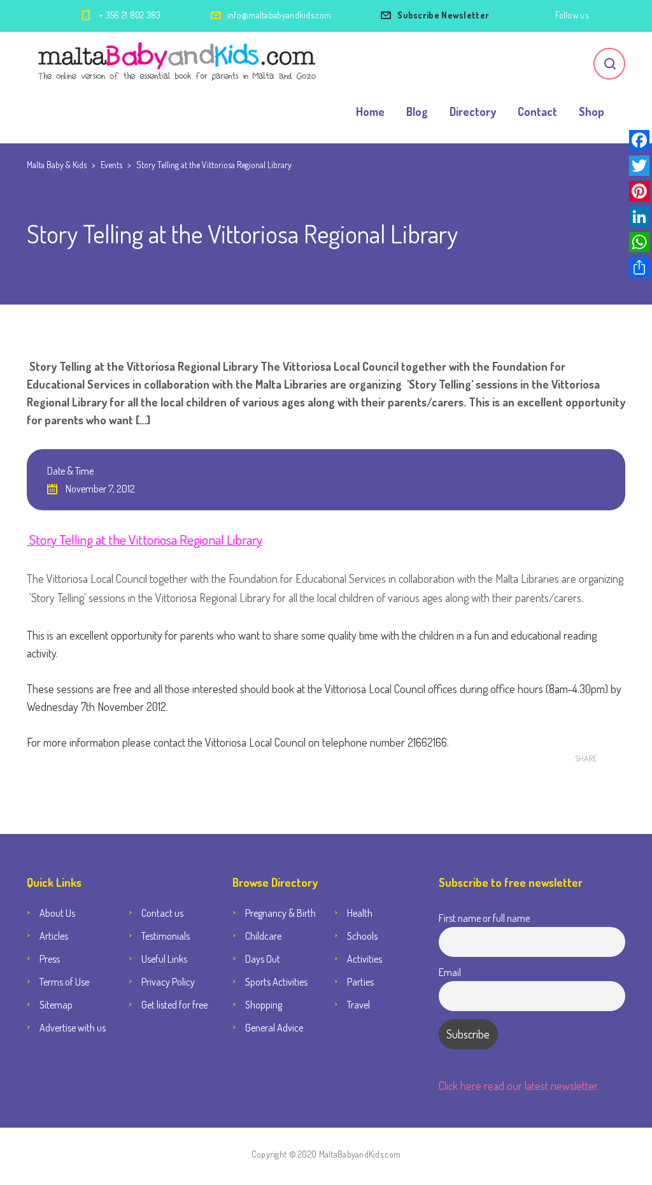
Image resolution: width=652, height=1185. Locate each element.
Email (450, 972)
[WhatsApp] (639, 242)
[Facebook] (639, 140)
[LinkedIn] (639, 216)
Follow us (571, 15)
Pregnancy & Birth (280, 913)
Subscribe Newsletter (443, 15)
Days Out (262, 958)
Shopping (263, 1004)
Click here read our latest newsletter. (519, 1086)
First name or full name (484, 917)
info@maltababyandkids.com (279, 15)
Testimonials (165, 936)
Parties (360, 981)
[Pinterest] (639, 191)
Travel (358, 1004)
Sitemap (56, 1004)
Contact (537, 111)
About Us (57, 913)
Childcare (263, 936)
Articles (53, 936)
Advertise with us (72, 1027)
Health (359, 913)
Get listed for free (174, 1004)
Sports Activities (276, 981)
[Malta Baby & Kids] (179, 64)
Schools (362, 936)
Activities (364, 958)
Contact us (162, 913)
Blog (417, 111)
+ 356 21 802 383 (130, 15)
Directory (473, 111)
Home (370, 111)
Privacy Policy (168, 981)
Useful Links (164, 958)
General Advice (274, 1027)
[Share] (639, 267)
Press (49, 958)
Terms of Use (64, 981)
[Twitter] (639, 165)
